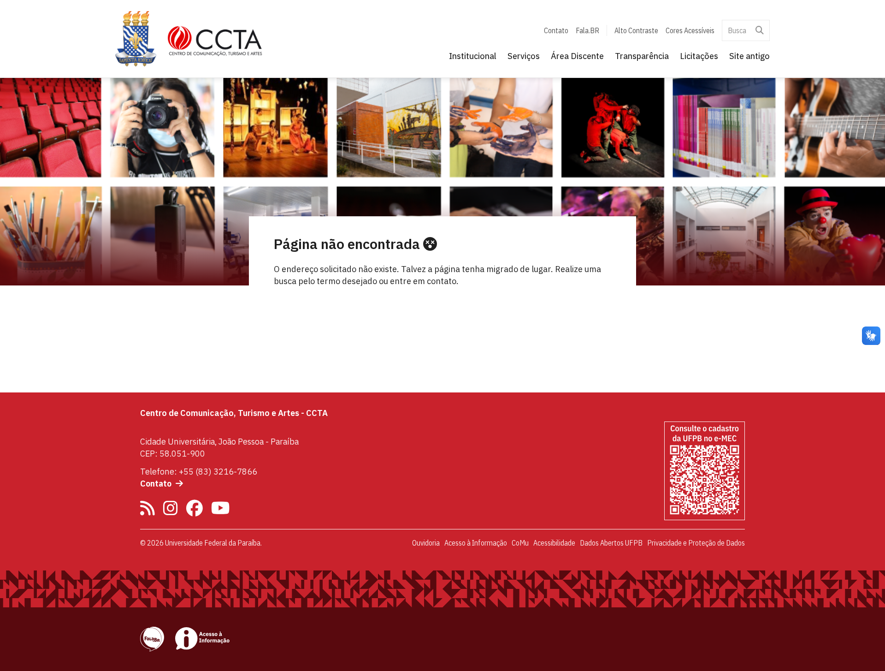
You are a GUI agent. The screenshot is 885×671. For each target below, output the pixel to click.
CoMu (520, 542)
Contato (556, 30)
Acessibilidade (554, 542)
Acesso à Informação (475, 542)
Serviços (523, 56)
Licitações (699, 56)
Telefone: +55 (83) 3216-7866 (198, 471)
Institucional (472, 56)
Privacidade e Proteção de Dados (696, 542)
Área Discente (577, 56)
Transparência (642, 56)
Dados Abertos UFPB (611, 542)
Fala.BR (587, 30)
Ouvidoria (426, 542)
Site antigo (749, 56)
